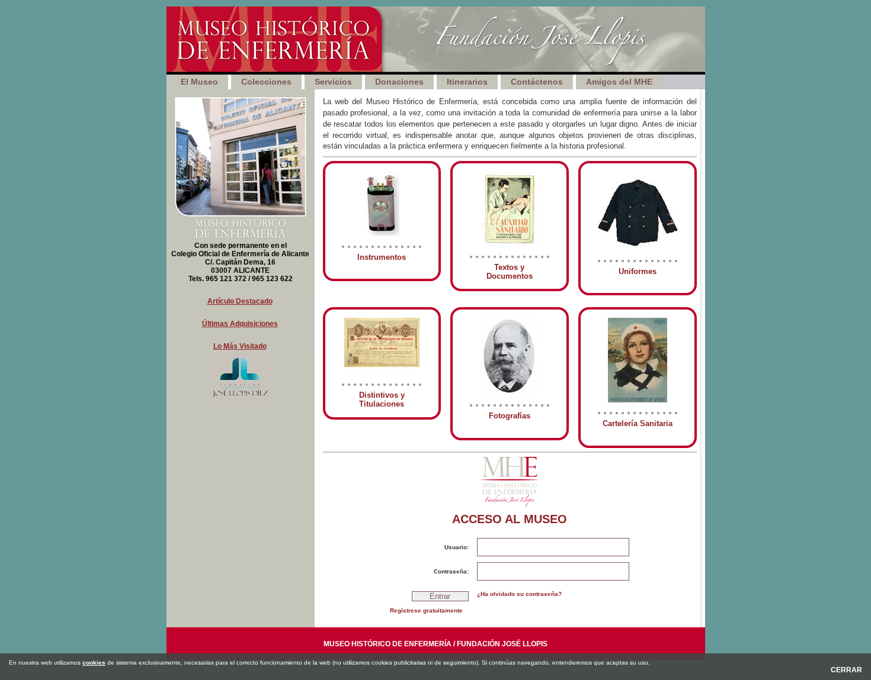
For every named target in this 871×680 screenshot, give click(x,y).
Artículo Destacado (240, 301)
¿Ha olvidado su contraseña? (519, 594)
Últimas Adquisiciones (240, 324)
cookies (93, 662)
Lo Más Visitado (240, 346)
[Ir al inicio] (435, 41)
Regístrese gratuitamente (426, 610)
